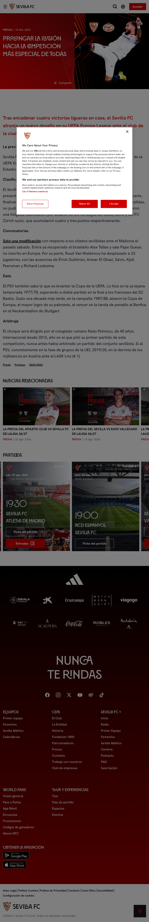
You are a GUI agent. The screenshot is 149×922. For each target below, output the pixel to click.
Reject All (84, 203)
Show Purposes (35, 203)
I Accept (114, 203)
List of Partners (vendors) (35, 191)
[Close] (127, 131)
